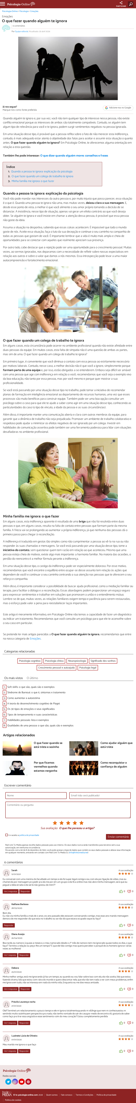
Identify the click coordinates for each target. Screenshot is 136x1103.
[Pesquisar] (131, 4)
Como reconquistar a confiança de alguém (114, 765)
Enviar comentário (118, 837)
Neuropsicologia (77, 661)
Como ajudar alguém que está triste (117, 745)
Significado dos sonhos (103, 661)
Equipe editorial (21, 31)
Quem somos (52, 1095)
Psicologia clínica (54, 661)
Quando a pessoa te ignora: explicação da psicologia (41, 171)
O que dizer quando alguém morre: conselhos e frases (74, 155)
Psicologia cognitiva (29, 661)
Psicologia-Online (10, 11)
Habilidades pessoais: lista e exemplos (28, 720)
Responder (25, 891)
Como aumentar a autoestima (23, 698)
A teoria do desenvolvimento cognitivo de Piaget (33, 703)
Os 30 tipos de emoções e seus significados (31, 709)
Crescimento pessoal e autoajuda (56, 667)
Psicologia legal (87, 667)
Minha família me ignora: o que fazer (33, 181)
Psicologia (23, 11)
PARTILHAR (121, 6)
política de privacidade (29, 835)
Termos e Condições (84, 1095)
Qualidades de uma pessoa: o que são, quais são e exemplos (40, 725)
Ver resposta (10, 955)
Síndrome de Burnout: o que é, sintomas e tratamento (36, 692)
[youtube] (22, 1082)
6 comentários (19, 26)
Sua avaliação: (49, 828)
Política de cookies (13, 1100)
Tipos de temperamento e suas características (32, 714)
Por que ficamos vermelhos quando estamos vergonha (46, 767)
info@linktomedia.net (78, 852)
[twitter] (8, 1082)
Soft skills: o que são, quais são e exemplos (31, 687)
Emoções (34, 11)
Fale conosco (66, 1095)
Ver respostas (10, 891)
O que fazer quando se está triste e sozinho (48, 745)
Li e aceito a (23, 835)
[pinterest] (28, 1082)
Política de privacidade (106, 1095)
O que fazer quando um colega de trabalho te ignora (42, 176)
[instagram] (15, 1082)
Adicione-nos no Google (120, 108)
